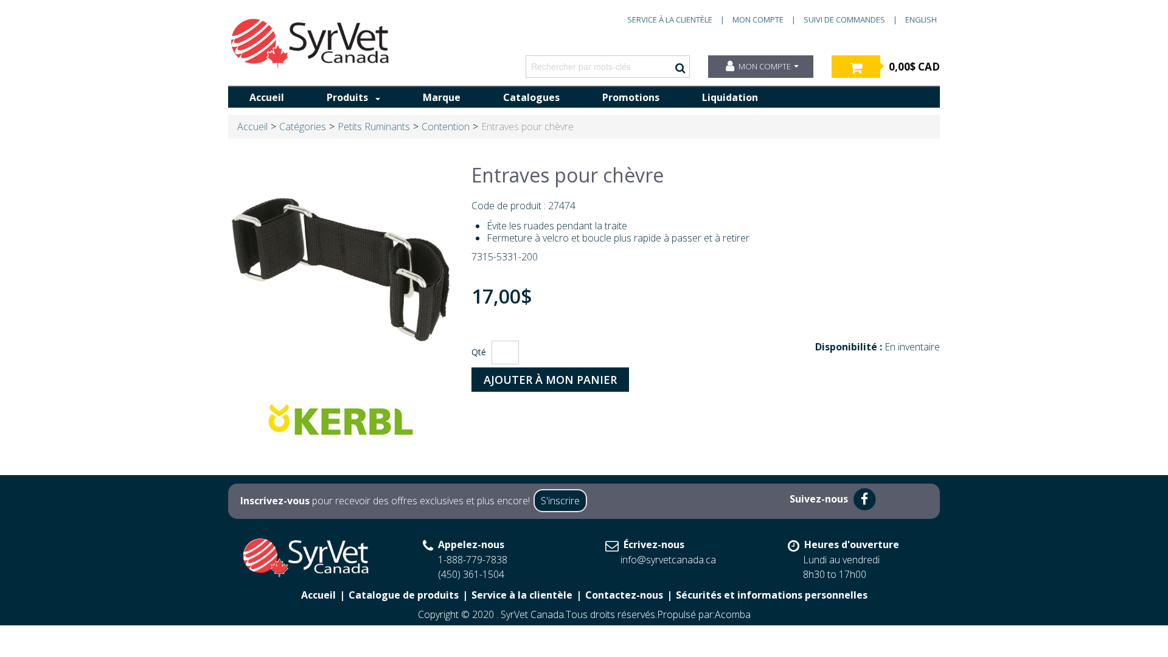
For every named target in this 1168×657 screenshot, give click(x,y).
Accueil (266, 97)
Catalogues (531, 97)
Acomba (733, 614)
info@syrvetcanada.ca (668, 559)
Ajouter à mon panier (550, 379)
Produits (347, 97)
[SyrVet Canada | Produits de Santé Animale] (310, 43)
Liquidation (730, 97)
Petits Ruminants (374, 126)
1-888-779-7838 (472, 559)
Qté (478, 352)
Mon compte (758, 19)
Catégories (302, 126)
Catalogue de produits (404, 595)
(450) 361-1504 (471, 574)
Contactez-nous (624, 595)
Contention (446, 126)
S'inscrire (560, 500)
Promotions (630, 97)
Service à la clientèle (669, 19)
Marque (442, 97)
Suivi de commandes (844, 19)
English (921, 19)
